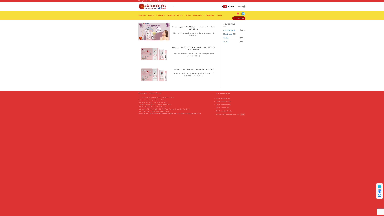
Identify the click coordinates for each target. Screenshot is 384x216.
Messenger (379, 195)
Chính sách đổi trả (222, 108)
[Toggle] (245, 30)
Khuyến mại (171, 15)
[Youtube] (224, 6)
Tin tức (226, 38)
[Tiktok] (231, 6)
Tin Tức (179, 15)
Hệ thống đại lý (198, 15)
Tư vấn (188, 15)
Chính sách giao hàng (223, 101)
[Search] (173, 6)
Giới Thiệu (141, 15)
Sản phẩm (161, 15)
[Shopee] (238, 13)
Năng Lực (151, 15)
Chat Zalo (379, 190)
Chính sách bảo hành (223, 105)
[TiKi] (243, 13)
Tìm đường (379, 186)
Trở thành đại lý (209, 15)
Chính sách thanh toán (224, 111)
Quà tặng (219, 15)
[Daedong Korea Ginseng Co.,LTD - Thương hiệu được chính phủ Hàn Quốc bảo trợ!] (153, 6)
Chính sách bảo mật (223, 98)
